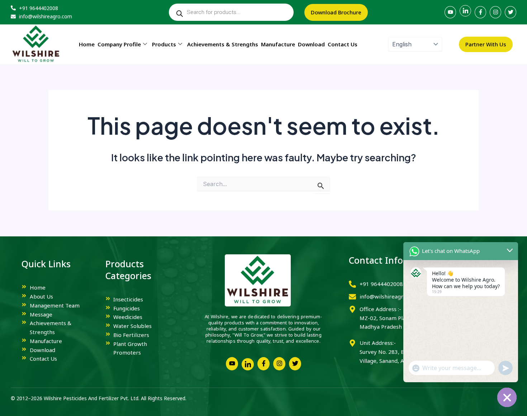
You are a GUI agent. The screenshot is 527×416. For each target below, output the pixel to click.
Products (164, 44)
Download (311, 44)
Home (87, 44)
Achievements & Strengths (222, 44)
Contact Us (342, 44)
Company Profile (119, 44)
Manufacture (278, 44)
